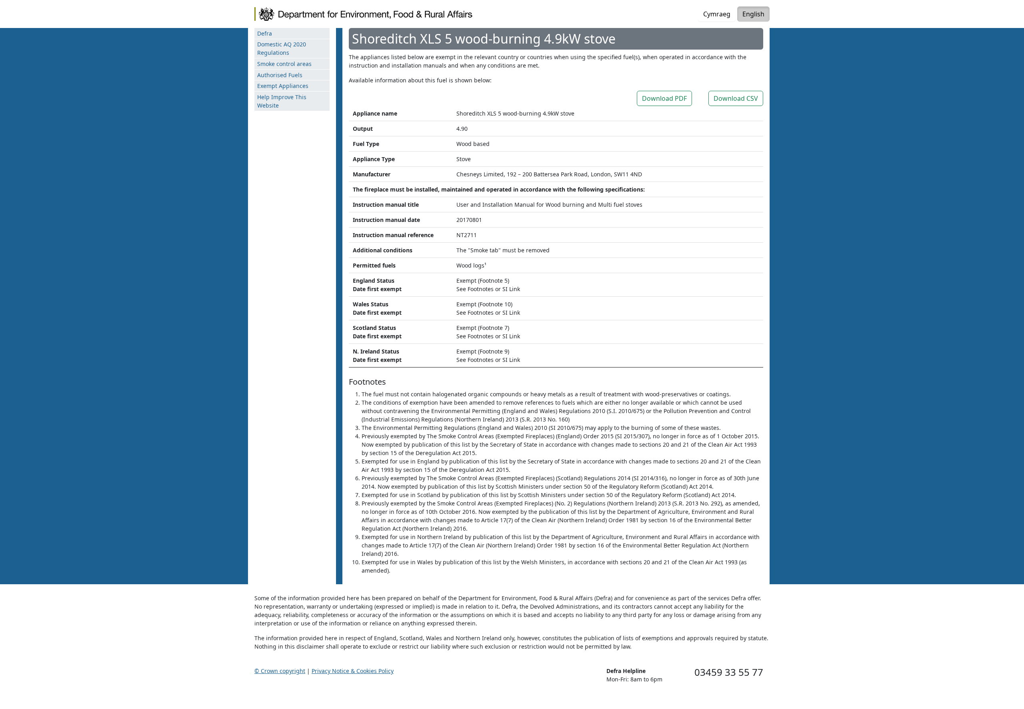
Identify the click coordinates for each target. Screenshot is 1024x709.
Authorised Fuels (279, 75)
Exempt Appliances (282, 86)
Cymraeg (716, 14)
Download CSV (736, 98)
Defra (264, 33)
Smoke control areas (284, 64)
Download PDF (664, 98)
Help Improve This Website (281, 101)
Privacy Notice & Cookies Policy (353, 671)
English (753, 14)
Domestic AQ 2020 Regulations (281, 48)
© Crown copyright (279, 671)
